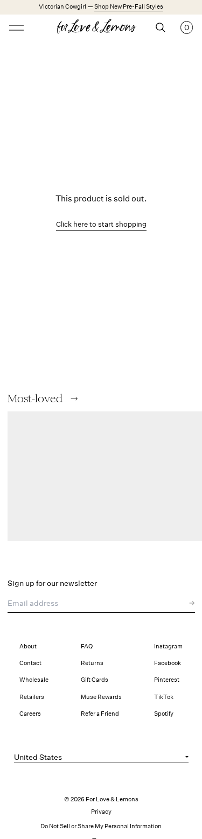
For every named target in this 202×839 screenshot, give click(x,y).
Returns (92, 663)
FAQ (87, 646)
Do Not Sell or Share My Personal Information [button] (101, 826)
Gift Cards (94, 680)
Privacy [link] (101, 812)
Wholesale (33, 680)
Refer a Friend (100, 714)
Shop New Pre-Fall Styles (128, 7)
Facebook (167, 663)
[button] (74, 398)
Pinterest (166, 680)
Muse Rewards (101, 697)
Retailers (31, 697)
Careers (30, 714)
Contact (30, 663)
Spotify (163, 714)
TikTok (163, 697)
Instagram (168, 646)
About (28, 646)
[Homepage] (101, 27)
